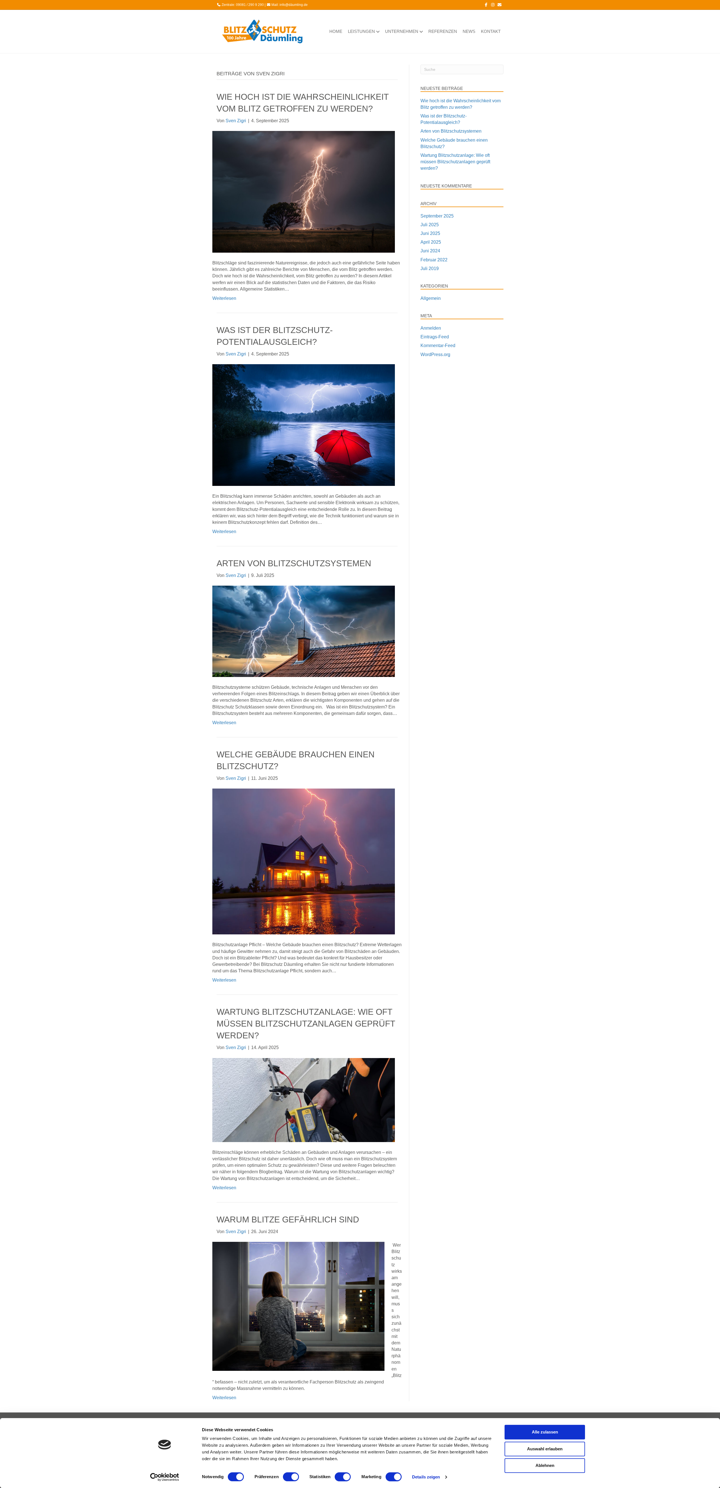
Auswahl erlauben (544, 1448)
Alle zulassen (545, 1432)
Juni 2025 (430, 233)
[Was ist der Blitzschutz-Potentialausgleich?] (303, 424)
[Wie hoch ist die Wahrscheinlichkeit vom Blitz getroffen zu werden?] (303, 191)
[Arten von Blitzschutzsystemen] (303, 631)
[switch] (291, 1476)
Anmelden (430, 328)
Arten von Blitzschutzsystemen (294, 563)
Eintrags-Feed (434, 336)
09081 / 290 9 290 (250, 5)
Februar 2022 (433, 259)
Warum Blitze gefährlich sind (288, 1219)
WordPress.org (435, 354)
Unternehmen (401, 31)
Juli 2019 (429, 268)
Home (335, 31)
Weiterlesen (224, 298)
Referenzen (442, 31)
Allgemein (430, 298)
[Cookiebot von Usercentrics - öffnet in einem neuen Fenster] (164, 1477)
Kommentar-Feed (437, 345)
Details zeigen (426, 1477)
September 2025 (437, 216)
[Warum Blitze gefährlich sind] (298, 1306)
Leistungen (361, 31)
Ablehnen (545, 1465)
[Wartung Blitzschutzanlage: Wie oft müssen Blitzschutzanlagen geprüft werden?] (303, 1099)
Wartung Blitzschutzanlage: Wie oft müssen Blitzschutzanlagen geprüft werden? (306, 1023)
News (469, 31)
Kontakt (491, 31)
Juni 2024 (430, 250)
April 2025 (430, 242)
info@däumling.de (294, 5)
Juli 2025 (429, 224)
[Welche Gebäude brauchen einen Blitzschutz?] (303, 861)
